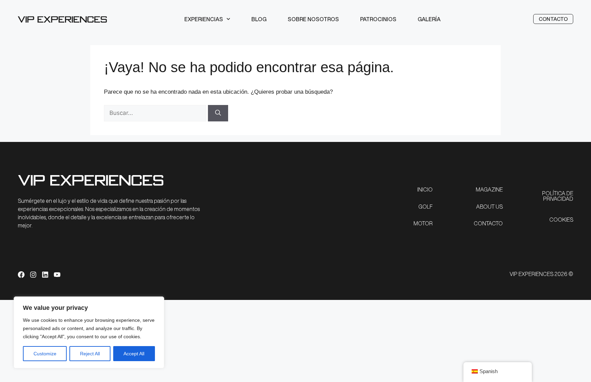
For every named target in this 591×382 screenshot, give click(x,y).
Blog (258, 19)
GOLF (425, 206)
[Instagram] (33, 274)
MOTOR (423, 223)
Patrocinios (378, 19)
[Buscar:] (156, 113)
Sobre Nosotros (313, 19)
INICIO (425, 189)
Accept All (133, 353)
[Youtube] (57, 274)
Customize (45, 353)
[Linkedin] (45, 274)
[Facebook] (21, 274)
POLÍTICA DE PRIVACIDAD (557, 195)
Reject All (90, 353)
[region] (89, 332)
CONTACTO (488, 223)
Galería (429, 19)
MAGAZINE (489, 189)
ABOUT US (489, 206)
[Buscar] (218, 113)
